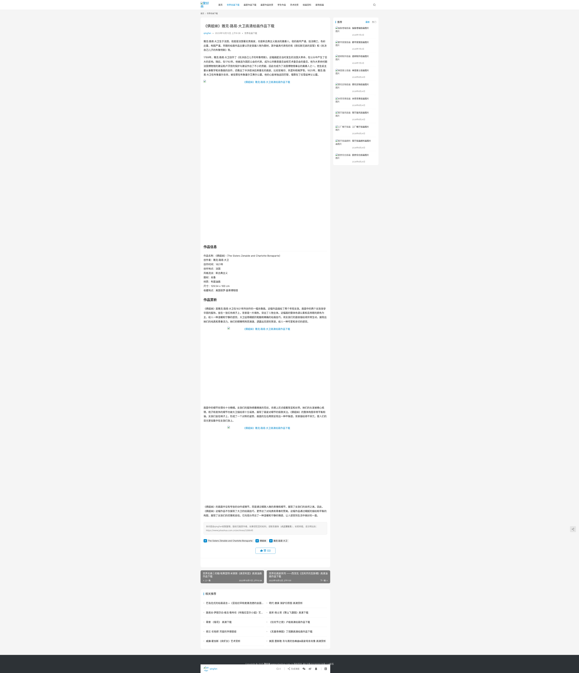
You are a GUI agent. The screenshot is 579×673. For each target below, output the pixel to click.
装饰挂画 (319, 4)
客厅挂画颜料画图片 (361, 140)
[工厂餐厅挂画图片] (343, 130)
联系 (332, 664)
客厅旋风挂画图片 (360, 112)
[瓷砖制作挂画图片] (343, 59)
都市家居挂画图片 (360, 42)
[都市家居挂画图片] (343, 45)
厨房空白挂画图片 (360, 155)
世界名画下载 (233, 4)
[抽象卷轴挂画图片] (343, 31)
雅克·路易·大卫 (280, 540)
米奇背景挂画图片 (360, 98)
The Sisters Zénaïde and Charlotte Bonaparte (230, 540)
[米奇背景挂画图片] (343, 102)
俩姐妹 (263, 540)
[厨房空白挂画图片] (343, 158)
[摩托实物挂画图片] (343, 87)
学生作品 (281, 4)
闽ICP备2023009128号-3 (315, 664)
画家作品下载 (250, 4)
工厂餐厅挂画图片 (360, 126)
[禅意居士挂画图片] (343, 73)
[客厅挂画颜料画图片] (343, 144)
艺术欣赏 (294, 4)
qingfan (207, 33)
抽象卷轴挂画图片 (360, 28)
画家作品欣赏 (267, 4)
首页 (220, 4)
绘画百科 (307, 4)
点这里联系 (286, 526)
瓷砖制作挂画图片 (360, 56)
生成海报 (294, 668)
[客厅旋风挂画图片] (343, 116)
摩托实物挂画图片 (360, 84)
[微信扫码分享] (304, 668)
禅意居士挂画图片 (360, 70)
